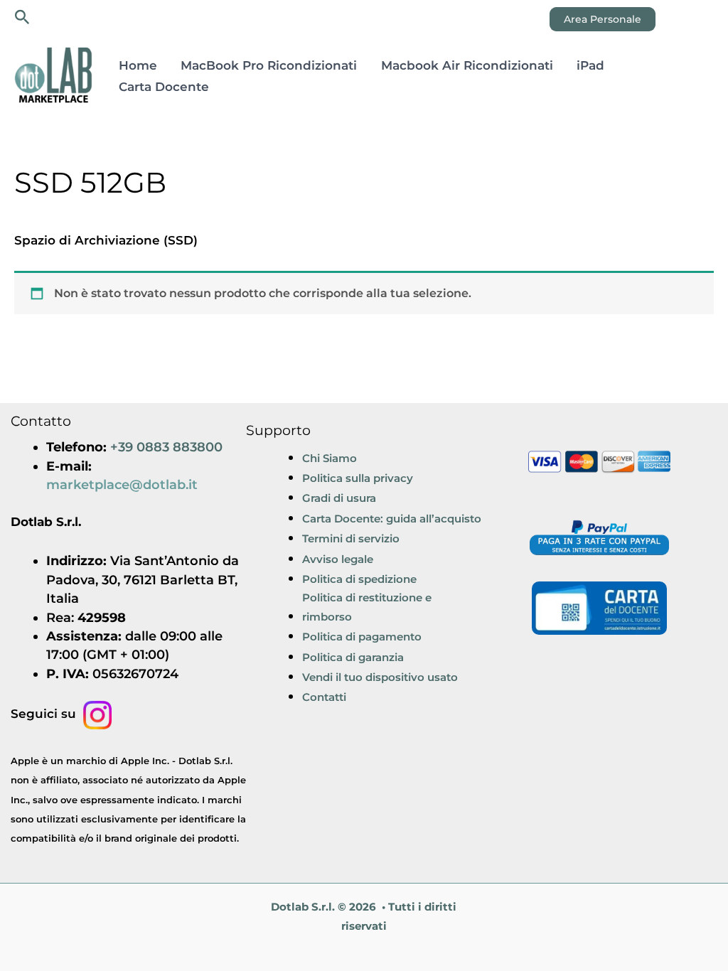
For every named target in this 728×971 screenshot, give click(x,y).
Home (138, 65)
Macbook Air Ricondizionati (467, 65)
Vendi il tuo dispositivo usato (380, 677)
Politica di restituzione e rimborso (367, 607)
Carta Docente (164, 87)
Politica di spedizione (359, 579)
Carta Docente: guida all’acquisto (391, 518)
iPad (590, 65)
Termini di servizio (351, 538)
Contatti (324, 697)
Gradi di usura (339, 498)
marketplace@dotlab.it (122, 484)
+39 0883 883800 (166, 446)
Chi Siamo (329, 458)
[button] (22, 17)
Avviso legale (337, 559)
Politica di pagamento (362, 636)
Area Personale (602, 19)
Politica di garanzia (353, 657)
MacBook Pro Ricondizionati (269, 65)
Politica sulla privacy (357, 478)
